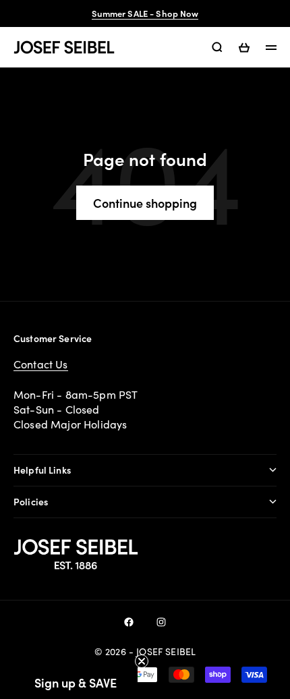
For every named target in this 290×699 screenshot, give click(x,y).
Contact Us (40, 364)
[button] (75, 682)
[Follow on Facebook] (128, 622)
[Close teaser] (141, 661)
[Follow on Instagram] (161, 622)
